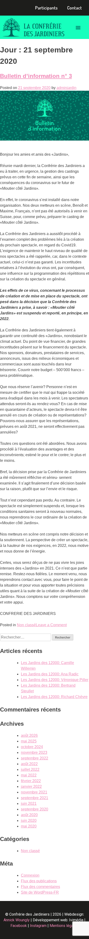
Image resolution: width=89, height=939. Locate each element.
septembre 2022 (34, 758)
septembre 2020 (34, 809)
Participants (46, 8)
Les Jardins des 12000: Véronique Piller (54, 680)
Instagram (38, 925)
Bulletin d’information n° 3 (36, 76)
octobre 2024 (32, 747)
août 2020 (29, 815)
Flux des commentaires (40, 887)
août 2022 (29, 764)
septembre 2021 (34, 798)
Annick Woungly (17, 920)
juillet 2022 (30, 769)
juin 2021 (29, 804)
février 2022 (31, 781)
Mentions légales (64, 925)
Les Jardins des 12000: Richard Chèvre (54, 697)
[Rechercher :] (26, 637)
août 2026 (29, 735)
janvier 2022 (31, 787)
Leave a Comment (51, 625)
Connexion (30, 875)
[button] (78, 27)
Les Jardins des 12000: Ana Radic (50, 674)
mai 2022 (29, 775)
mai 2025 (29, 741)
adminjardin (66, 88)
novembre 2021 (34, 792)
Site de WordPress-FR (40, 892)
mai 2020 (29, 826)
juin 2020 (29, 821)
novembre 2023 (34, 752)
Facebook (18, 925)
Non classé (26, 625)
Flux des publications (39, 881)
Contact (74, 8)
